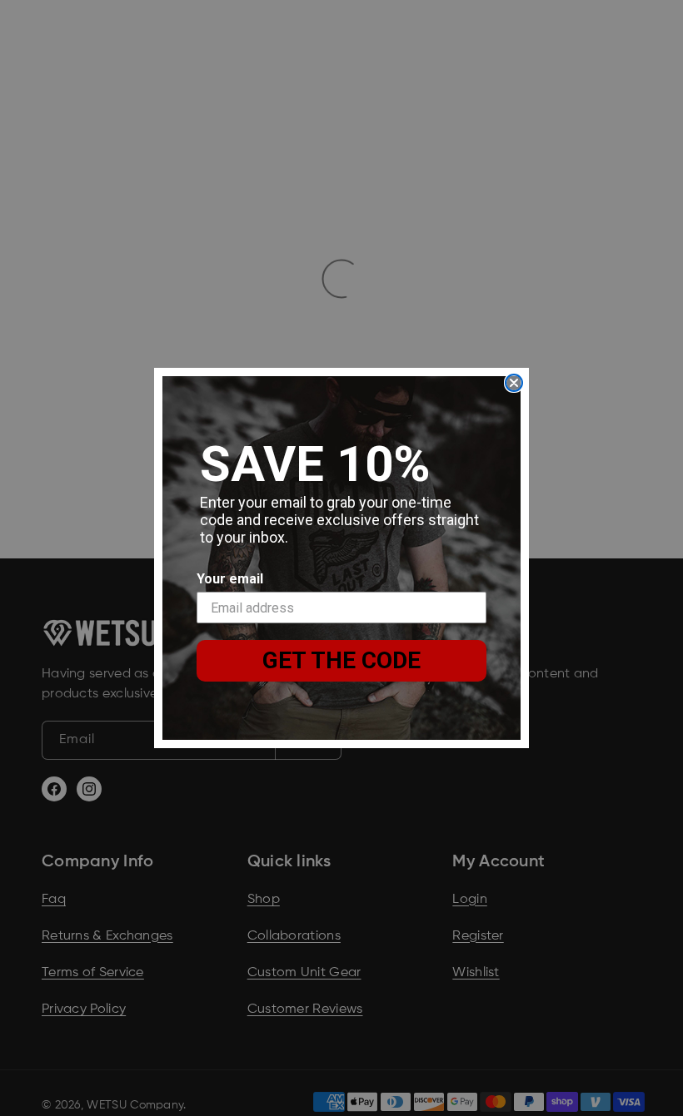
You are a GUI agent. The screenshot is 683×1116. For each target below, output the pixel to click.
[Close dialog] (514, 382)
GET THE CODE (341, 660)
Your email (230, 579)
